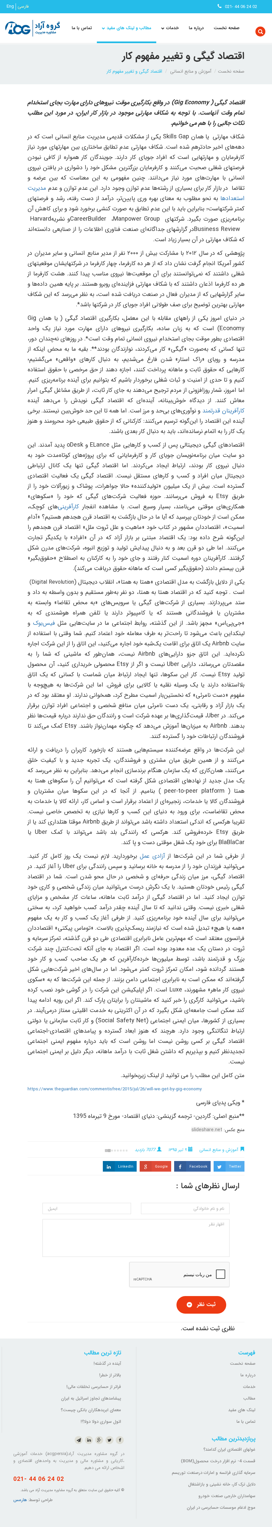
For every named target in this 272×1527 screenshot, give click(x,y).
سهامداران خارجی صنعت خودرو (226, 1495)
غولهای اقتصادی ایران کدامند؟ (229, 1449)
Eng (10, 6)
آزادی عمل (152, 856)
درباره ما (196, 28)
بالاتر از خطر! (110, 1375)
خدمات (249, 1386)
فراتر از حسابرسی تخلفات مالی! (93, 1386)
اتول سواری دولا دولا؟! (101, 1421)
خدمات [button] (172, 28)
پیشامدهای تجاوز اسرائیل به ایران (91, 1398)
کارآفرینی (68, 506)
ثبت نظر (206, 1304)
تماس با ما (82, 28)
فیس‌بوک (44, 623)
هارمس (20, 1499)
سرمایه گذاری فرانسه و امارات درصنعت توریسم (213, 1472)
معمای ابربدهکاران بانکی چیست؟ (91, 1410)
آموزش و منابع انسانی (190, 71)
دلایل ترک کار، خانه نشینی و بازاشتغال (221, 1484)
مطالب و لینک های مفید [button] (129, 28)
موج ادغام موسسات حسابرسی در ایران (221, 1507)
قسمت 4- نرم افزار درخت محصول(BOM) (218, 1461)
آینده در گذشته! (107, 1363)
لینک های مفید (241, 1410)
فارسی (23, 6)
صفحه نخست (226, 28)
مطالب (249, 1398)
